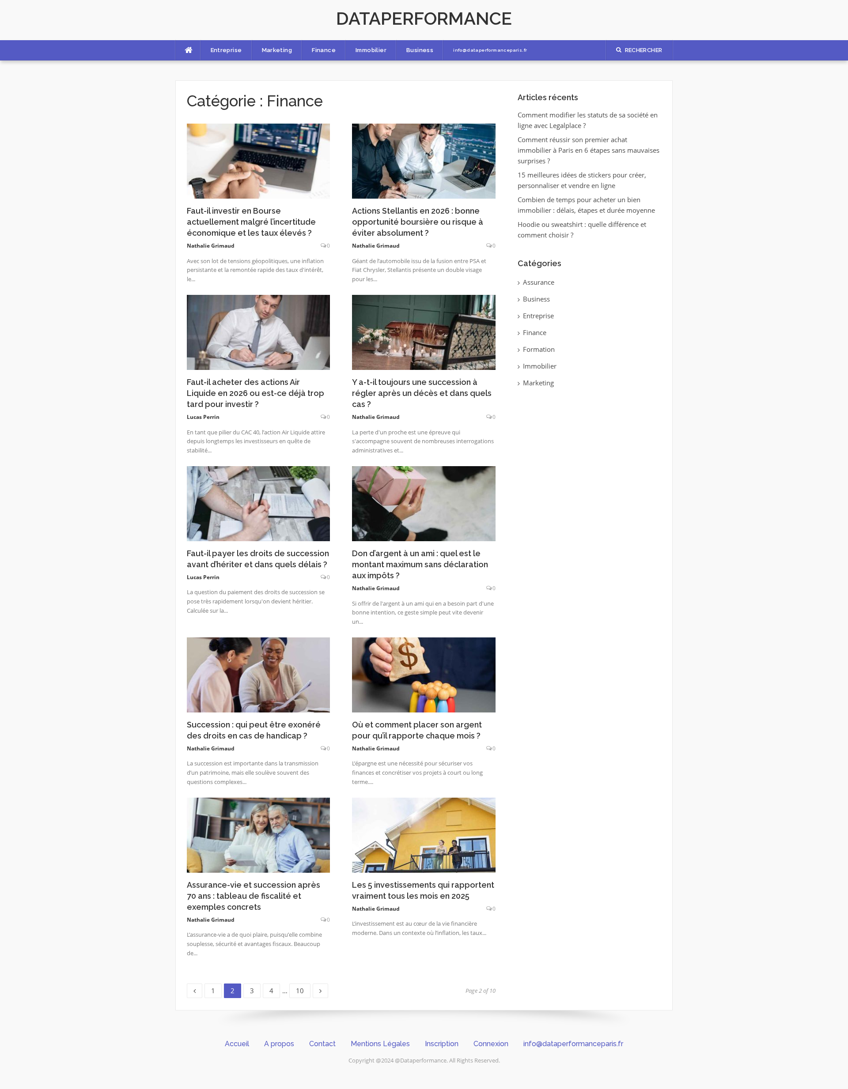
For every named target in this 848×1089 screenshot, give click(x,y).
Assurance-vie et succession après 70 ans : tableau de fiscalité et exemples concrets (253, 896)
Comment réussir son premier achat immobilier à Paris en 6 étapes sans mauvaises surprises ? (588, 150)
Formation (539, 349)
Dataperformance (424, 18)
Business (419, 50)
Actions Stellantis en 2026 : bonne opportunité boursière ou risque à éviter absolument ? (417, 221)
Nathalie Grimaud (211, 245)
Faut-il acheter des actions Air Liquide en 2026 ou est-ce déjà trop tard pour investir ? (255, 393)
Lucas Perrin (203, 417)
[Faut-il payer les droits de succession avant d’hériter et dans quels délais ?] (258, 502)
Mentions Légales (380, 1044)
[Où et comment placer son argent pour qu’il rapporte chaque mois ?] (424, 674)
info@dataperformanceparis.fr (490, 50)
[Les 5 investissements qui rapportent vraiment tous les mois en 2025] (424, 834)
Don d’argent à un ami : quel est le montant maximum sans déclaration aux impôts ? (420, 564)
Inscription (441, 1044)
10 (302, 989)
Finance (324, 50)
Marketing (277, 50)
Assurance (538, 282)
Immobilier (371, 50)
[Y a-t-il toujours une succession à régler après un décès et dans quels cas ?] (424, 331)
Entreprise (226, 50)
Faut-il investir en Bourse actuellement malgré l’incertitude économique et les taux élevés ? (251, 221)
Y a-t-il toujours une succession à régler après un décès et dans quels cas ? (422, 393)
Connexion (490, 1044)
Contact (322, 1044)
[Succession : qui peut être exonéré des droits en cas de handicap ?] (258, 674)
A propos (279, 1044)
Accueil (237, 1044)
